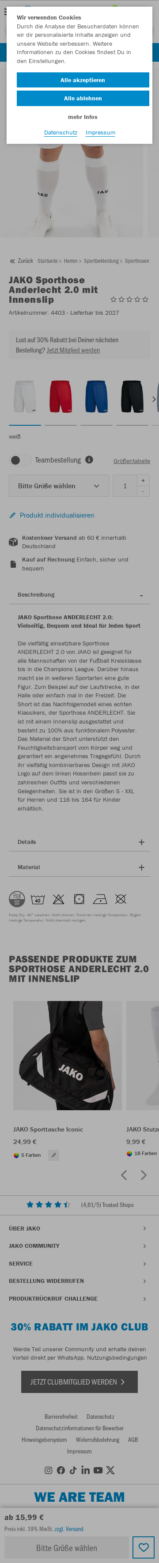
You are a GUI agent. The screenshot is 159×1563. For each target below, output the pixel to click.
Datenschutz (60, 132)
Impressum (100, 132)
